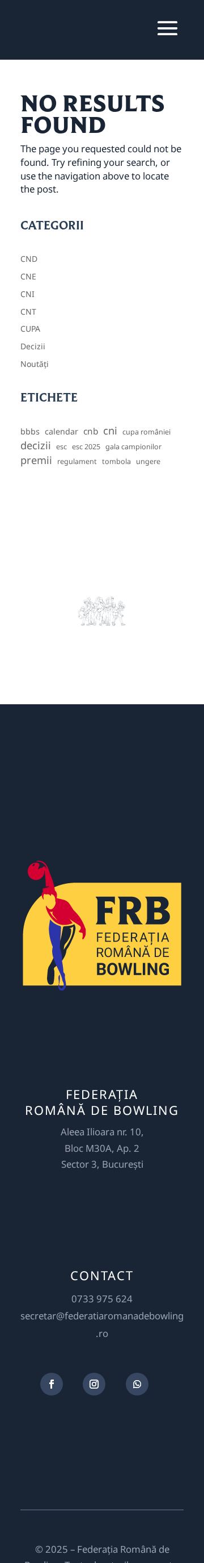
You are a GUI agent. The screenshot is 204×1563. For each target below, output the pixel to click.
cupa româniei (146, 432)
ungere (148, 461)
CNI (27, 294)
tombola (116, 461)
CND (28, 258)
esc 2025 (86, 447)
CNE (28, 276)
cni (110, 430)
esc (61, 447)
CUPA (30, 328)
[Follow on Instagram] (94, 1384)
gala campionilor (133, 447)
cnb (90, 431)
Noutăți (34, 363)
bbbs (30, 431)
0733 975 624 (102, 1298)
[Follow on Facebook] (51, 1384)
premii (36, 460)
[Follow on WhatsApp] (137, 1384)
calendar (61, 431)
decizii (35, 445)
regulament (77, 461)
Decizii (32, 346)
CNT (28, 311)
